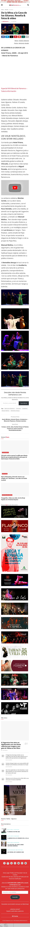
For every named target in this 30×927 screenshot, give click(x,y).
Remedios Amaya (15, 410)
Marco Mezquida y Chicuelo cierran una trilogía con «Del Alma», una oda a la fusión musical (14, 478)
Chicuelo (18, 408)
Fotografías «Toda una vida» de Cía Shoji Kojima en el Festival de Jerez (13, 498)
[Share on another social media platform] (27, 37)
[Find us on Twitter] (8, 863)
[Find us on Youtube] (18, 863)
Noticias (4, 473)
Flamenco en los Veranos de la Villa (18, 838)
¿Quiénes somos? (15, 909)
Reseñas (11, 9)
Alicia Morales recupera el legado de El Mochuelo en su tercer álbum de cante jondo (14, 809)
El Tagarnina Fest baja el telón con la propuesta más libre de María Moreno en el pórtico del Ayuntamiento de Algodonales (16, 756)
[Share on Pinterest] (15, 37)
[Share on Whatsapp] (23, 37)
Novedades (5, 452)
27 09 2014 (13, 21)
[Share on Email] (19, 37)
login (6, 504)
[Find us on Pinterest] (11, 863)
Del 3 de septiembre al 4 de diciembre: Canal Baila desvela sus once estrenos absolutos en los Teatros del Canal (17, 771)
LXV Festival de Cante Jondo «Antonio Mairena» (15, 845)
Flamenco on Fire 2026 (13, 831)
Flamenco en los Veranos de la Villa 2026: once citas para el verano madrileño (17, 779)
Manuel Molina (5, 410)
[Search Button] (28, 5)
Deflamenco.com (9, 920)
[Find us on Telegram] (25, 863)
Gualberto (24, 408)
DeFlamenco (5, 21)
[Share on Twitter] (11, 37)
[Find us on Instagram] (15, 863)
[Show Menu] (2, 5)
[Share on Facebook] (3, 37)
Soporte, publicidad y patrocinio (15, 911)
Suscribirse (24, 403)
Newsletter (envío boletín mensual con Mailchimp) (15, 904)
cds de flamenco (10, 804)
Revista (6, 9)
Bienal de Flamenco (10, 408)
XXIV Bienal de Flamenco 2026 (15, 852)
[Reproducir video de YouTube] (15, 187)
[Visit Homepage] (15, 5)
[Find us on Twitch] (22, 863)
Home (2, 9)
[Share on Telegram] (7, 37)
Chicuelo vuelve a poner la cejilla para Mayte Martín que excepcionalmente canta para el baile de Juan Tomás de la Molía (14, 457)
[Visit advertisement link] (15, 1)
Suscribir (15, 897)
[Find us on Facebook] (4, 863)
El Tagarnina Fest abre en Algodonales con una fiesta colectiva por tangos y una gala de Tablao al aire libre (11, 745)
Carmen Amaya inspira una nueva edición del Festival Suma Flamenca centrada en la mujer (17, 764)
